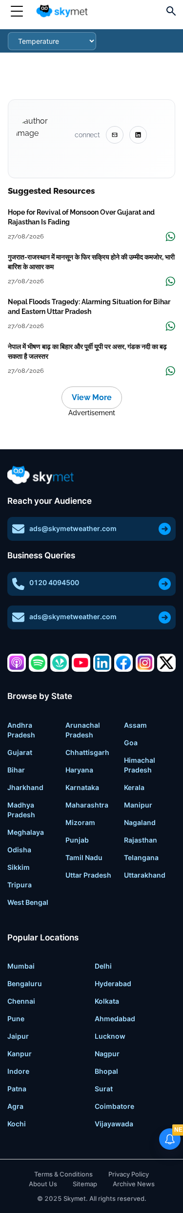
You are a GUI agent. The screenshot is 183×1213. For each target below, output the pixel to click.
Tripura (19, 885)
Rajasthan (140, 840)
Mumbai (21, 966)
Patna (16, 1088)
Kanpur (19, 1053)
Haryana (79, 770)
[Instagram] (145, 663)
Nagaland (140, 822)
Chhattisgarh (87, 752)
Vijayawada (114, 1124)
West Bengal (27, 902)
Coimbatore (114, 1106)
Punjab (77, 840)
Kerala (134, 787)
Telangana (141, 857)
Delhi (103, 966)
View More (92, 397)
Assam (135, 725)
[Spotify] (38, 663)
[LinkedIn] (102, 663)
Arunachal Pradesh (82, 730)
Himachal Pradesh (139, 765)
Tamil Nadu (83, 857)
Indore (18, 1071)
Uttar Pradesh (88, 875)
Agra (15, 1106)
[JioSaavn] (59, 663)
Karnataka (82, 787)
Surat (104, 1088)
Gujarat (19, 752)
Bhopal (106, 1071)
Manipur (138, 805)
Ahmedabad (115, 1018)
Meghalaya (25, 832)
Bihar (16, 770)
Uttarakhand (144, 875)
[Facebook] (123, 663)
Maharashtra (86, 805)
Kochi (16, 1124)
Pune (15, 1018)
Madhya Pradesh (21, 810)
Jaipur (18, 1036)
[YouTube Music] (81, 663)
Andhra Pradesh (21, 730)
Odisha (19, 849)
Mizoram (80, 822)
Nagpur (107, 1053)
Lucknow (110, 1036)
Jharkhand (25, 787)
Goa (131, 742)
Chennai (21, 1001)
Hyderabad (113, 983)
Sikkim (18, 867)
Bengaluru (24, 983)
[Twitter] (166, 663)
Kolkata (107, 1001)
